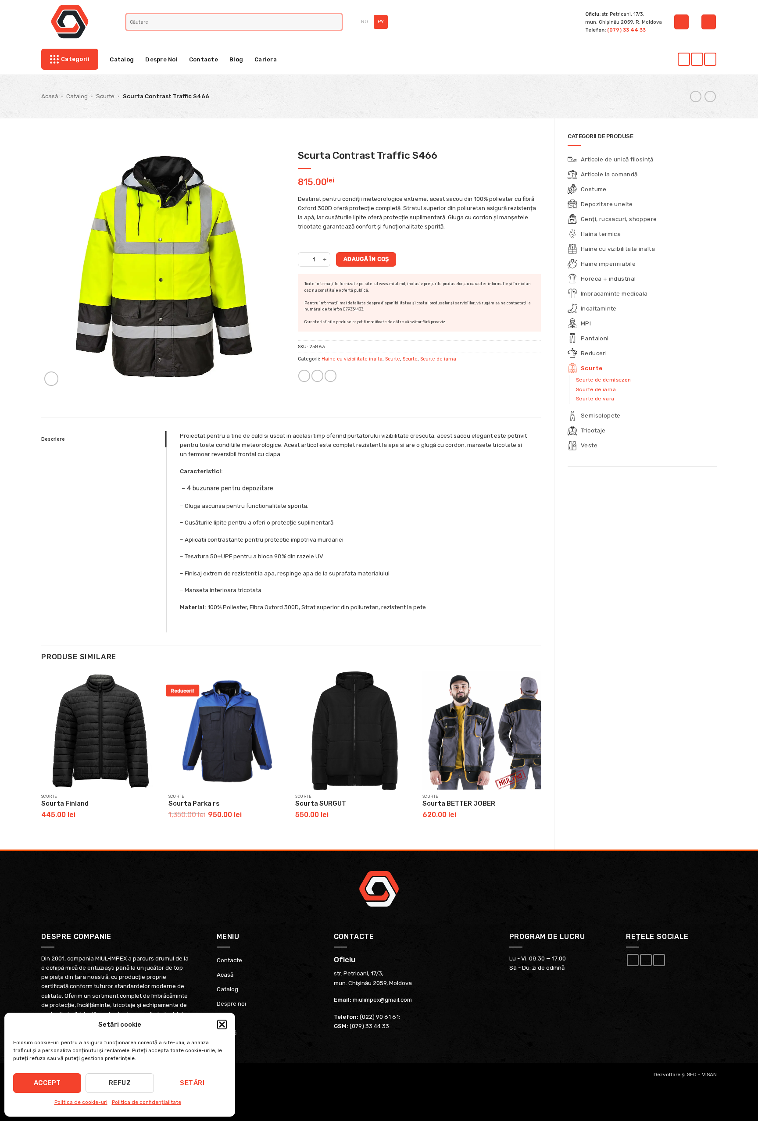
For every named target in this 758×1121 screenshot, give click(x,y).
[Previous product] (710, 97)
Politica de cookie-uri (80, 1102)
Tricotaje (593, 430)
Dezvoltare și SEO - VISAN (685, 1074)
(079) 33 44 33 (626, 30)
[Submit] (336, 22)
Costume (594, 189)
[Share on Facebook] (304, 376)
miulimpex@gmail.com (382, 999)
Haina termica (601, 234)
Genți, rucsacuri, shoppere (619, 219)
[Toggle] (711, 189)
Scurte (105, 96)
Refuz (120, 1083)
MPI (586, 323)
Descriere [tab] (53, 439)
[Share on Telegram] (330, 376)
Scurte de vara (595, 399)
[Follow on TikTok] (710, 59)
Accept (47, 1083)
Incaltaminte (599, 308)
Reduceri (594, 353)
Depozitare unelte (607, 204)
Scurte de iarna (596, 389)
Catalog (122, 59)
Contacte (203, 59)
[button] (222, 1024)
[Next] (540, 753)
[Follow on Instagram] (697, 59)
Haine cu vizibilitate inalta (618, 249)
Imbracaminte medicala (614, 293)
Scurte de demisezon (603, 380)
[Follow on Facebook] (684, 59)
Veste (589, 445)
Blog (236, 59)
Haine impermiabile (608, 264)
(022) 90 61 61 (379, 1017)
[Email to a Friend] (317, 376)
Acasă (49, 96)
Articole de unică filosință (617, 159)
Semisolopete (601, 415)
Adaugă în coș (366, 259)
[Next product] (695, 97)
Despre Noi (161, 59)
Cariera (265, 59)
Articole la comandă (609, 174)
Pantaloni (595, 338)
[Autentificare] (681, 21)
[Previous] (41, 753)
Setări (192, 1083)
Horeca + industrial (608, 278)
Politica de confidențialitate (146, 1102)
